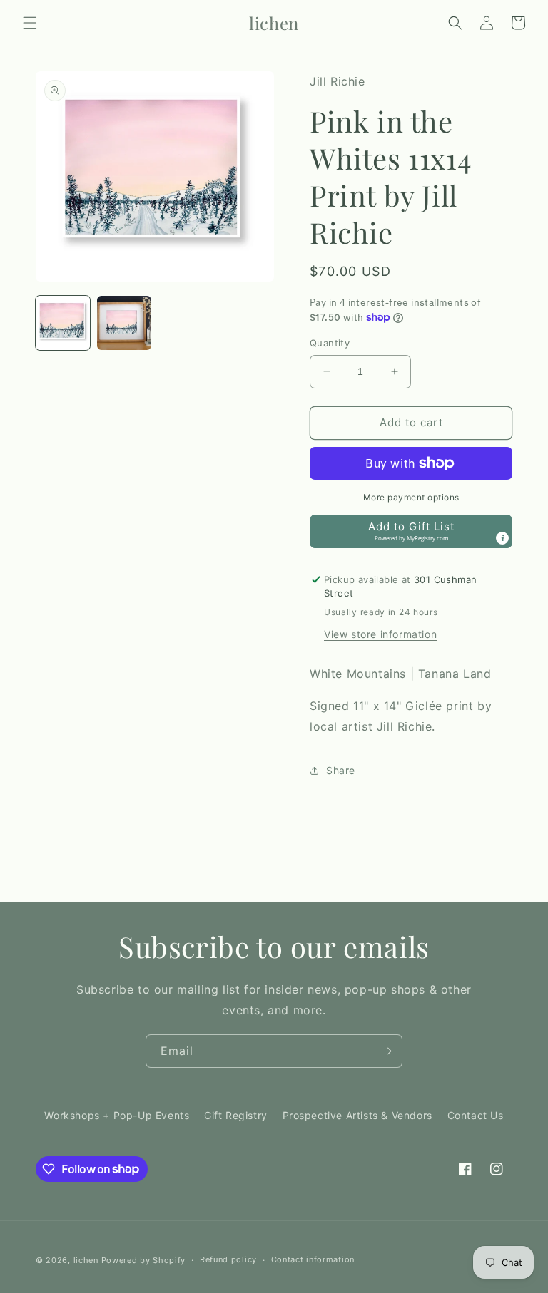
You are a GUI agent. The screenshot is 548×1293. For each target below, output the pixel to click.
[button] (30, 22)
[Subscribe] (386, 1051)
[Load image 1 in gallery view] (63, 323)
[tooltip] (502, 538)
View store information (380, 634)
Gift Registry (236, 1115)
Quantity (330, 343)
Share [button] (340, 770)
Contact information (313, 1259)
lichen (85, 1260)
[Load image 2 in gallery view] (124, 323)
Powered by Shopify (143, 1260)
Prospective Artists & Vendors (357, 1115)
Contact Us (475, 1115)
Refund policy (228, 1259)
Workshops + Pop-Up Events (116, 1115)
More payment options (411, 497)
